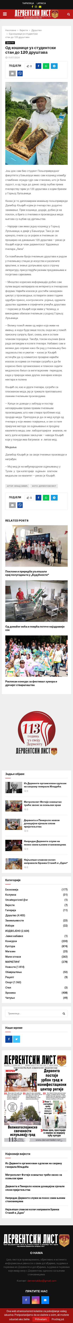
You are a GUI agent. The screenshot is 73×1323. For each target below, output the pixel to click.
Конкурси (11, 941)
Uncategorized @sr (16, 899)
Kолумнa (10, 894)
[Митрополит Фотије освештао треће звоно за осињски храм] (13, 806)
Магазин (10, 951)
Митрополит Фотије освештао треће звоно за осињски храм (43, 803)
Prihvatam (41, 1319)
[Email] (45, 1300)
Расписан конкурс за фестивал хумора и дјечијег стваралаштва (31, 683)
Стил (8, 987)
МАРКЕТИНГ (12, 961)
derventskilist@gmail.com (41, 1280)
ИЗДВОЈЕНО (13, 931)
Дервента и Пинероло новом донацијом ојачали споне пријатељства (42, 823)
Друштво (10, 43)
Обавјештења (13, 972)
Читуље (10, 997)
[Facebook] (26, 1300)
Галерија (10, 910)
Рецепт (9, 977)
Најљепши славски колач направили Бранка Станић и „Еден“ (46, 861)
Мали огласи (13, 956)
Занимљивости (14, 920)
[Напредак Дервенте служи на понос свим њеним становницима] (13, 845)
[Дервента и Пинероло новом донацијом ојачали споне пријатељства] (13, 824)
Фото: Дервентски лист (44, 486)
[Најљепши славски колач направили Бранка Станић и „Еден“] (13, 863)
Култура (10, 946)
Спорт (9, 982)
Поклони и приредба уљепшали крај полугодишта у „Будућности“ (27, 573)
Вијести (10, 905)
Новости (10, 967)
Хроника (10, 992)
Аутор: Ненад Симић (17, 486)
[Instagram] (36, 1300)
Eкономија (11, 889)
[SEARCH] (64, 1013)
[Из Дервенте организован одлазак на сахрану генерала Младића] (13, 787)
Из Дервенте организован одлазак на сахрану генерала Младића (45, 785)
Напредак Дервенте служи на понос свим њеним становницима (45, 843)
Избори (9, 925)
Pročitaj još (58, 1319)
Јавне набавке (14, 936)
